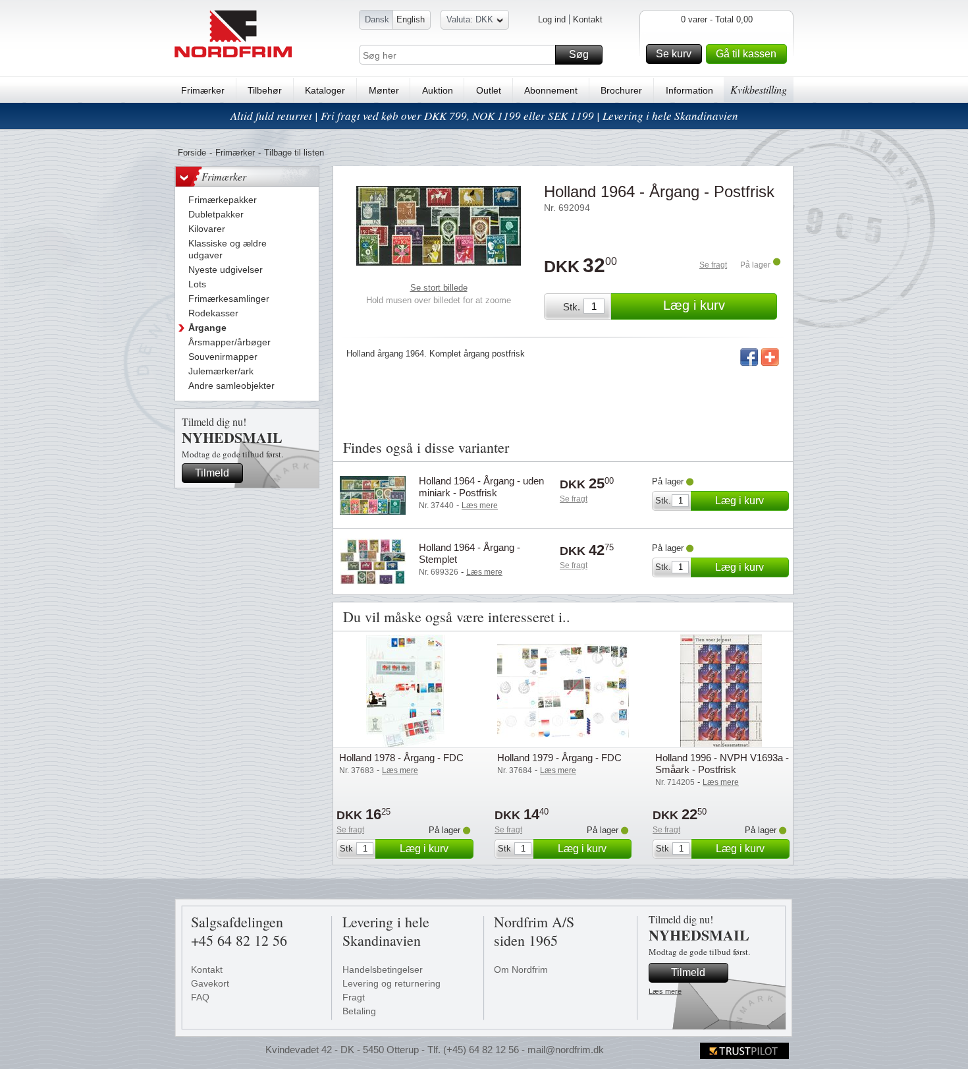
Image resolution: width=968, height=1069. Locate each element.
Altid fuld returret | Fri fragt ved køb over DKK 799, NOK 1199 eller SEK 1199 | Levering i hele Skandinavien (484, 115)
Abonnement (551, 90)
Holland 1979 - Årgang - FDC (559, 757)
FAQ (200, 997)
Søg (579, 54)
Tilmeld (212, 472)
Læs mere (665, 991)
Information (689, 90)
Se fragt (713, 265)
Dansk (377, 19)
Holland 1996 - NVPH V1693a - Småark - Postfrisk (722, 763)
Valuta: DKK (469, 19)
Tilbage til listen (294, 153)
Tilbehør (265, 90)
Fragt (353, 997)
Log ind (552, 19)
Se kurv (673, 53)
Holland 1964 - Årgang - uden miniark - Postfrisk (481, 486)
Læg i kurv (694, 305)
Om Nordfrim (521, 969)
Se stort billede (439, 288)
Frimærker (203, 90)
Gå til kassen (746, 53)
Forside (192, 153)
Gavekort (210, 983)
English (410, 19)
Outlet (488, 90)
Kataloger (325, 90)
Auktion (437, 90)
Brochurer (621, 90)
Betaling (359, 1011)
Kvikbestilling (758, 89)
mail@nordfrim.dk (565, 1049)
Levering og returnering (391, 983)
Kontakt (588, 19)
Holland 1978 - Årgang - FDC (401, 757)
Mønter (384, 90)
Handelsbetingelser (382, 969)
